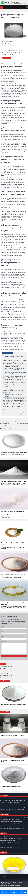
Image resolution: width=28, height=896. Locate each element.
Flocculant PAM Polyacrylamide (6, 666)
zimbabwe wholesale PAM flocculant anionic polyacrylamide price (12, 845)
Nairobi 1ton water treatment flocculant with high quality (14, 452)
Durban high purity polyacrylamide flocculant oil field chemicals (13, 543)
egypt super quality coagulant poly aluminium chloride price (11, 821)
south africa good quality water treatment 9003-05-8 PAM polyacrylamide (13, 807)
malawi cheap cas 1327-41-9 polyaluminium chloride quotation (11, 842)
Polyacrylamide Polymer (4, 673)
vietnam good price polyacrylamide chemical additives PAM (13, 761)
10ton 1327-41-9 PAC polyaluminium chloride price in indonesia (12, 828)
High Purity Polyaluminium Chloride (6, 668)
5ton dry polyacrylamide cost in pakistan (7, 840)
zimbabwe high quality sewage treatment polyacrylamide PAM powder (13, 603)
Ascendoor (6, 885)
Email (2, 631)
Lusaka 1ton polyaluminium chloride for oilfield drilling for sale (13, 705)
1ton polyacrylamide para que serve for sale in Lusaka (13, 574)
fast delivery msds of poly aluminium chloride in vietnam (10, 826)
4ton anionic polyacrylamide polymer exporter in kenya (13, 481)
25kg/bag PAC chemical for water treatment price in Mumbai (12, 876)
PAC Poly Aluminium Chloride (5, 670)
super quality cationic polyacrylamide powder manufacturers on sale (11, 787)
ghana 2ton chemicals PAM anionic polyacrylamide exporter (12, 512)
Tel (2, 636)
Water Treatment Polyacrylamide (6, 677)
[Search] (27, 7)
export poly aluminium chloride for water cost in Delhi (10, 819)
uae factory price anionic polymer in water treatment (9, 802)
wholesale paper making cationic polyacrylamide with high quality (12, 798)
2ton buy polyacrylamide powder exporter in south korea (10, 838)
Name (2, 626)
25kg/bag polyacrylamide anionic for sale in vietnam (12, 735)
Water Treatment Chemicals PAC (6, 675)
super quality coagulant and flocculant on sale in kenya (10, 836)
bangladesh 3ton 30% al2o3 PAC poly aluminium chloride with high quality (14, 817)
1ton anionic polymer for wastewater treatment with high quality (12, 809)
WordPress (18, 885)
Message (3, 641)
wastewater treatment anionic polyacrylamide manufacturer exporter (12, 800)
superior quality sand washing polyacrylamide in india (10, 804)
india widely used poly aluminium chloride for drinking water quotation (13, 823)
